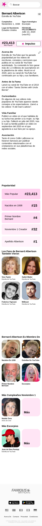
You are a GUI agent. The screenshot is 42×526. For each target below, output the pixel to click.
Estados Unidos (9, 30)
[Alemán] (35, 510)
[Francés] (21, 510)
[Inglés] (6, 510)
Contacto (16, 516)
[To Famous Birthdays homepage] (4, 4)
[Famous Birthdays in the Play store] (28, 502)
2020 (33, 32)
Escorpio (26, 24)
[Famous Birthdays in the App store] (14, 502)
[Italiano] (28, 510)
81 (26, 34)
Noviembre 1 (8, 24)
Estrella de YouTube (11, 16)
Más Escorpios (10, 426)
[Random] (39, 14)
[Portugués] (14, 510)
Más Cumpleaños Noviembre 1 (19, 395)
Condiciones (34, 516)
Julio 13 (25, 32)
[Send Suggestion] (39, 53)
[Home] (21, 491)
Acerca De (7, 516)
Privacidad (24, 516)
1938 (17, 24)
